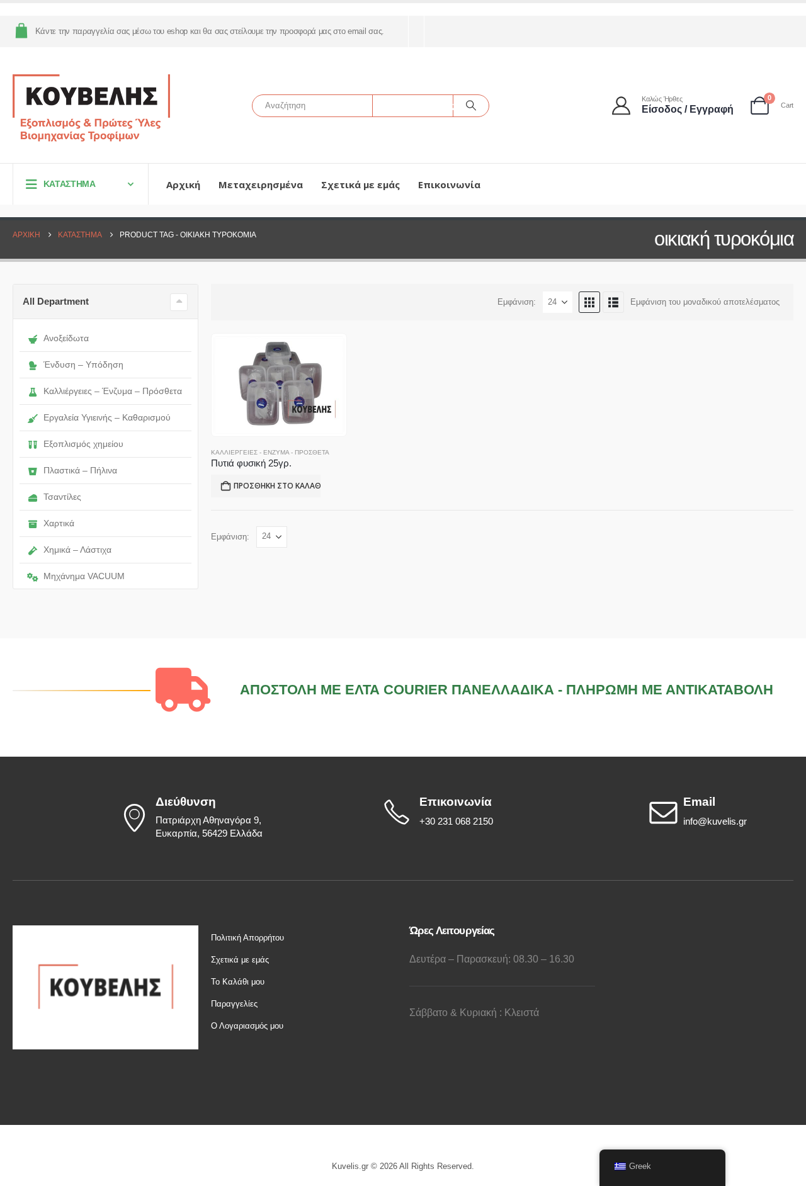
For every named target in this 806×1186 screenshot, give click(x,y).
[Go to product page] (278, 385)
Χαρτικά (58, 523)
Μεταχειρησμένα (261, 184)
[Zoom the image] (105, 932)
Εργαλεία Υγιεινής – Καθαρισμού (107, 417)
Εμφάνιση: (516, 302)
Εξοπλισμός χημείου (83, 444)
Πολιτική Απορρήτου (247, 937)
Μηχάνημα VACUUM (84, 576)
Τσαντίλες (62, 497)
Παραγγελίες (234, 1003)
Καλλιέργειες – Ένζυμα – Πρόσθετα (112, 391)
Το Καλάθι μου (237, 981)
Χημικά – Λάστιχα (77, 550)
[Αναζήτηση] (471, 105)
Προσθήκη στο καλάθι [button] (277, 485)
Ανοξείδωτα (66, 338)
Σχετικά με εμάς (360, 184)
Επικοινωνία (449, 184)
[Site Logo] (91, 108)
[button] (589, 302)
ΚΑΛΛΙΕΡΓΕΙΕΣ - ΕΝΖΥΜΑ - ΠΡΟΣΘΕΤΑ (270, 452)
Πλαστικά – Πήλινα (80, 470)
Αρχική (183, 184)
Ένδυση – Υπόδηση (83, 364)
